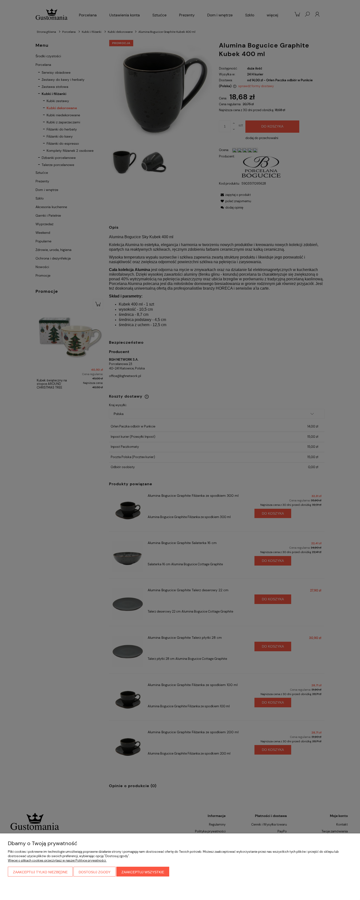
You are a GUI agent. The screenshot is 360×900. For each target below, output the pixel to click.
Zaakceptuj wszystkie (142, 872)
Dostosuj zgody (94, 872)
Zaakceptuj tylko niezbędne (40, 872)
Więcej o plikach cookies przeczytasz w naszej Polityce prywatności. (57, 860)
